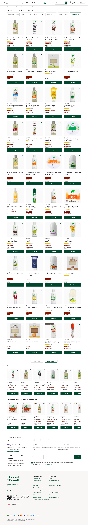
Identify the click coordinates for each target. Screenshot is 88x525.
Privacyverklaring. (48, 464)
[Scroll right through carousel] (80, 381)
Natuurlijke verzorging (17, 7)
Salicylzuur (19, 440)
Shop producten (9, 3)
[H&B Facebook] (10, 490)
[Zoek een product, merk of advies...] (66, 3)
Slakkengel (44, 440)
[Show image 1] (33, 33)
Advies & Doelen (31, 3)
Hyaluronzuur (10, 440)
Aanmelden (78, 457)
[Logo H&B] (44, 3)
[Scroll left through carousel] (8, 381)
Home (8, 7)
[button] (26, 14)
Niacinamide (52, 440)
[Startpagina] (44, 3)
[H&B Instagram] (8, 490)
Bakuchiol (30, 440)
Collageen (37, 440)
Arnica (58, 440)
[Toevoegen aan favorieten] (22, 21)
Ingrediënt (27, 7)
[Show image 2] (34, 33)
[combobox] (60, 3)
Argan (24, 440)
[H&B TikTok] (13, 490)
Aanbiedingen (20, 3)
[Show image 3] (35, 33)
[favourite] (17, 370)
